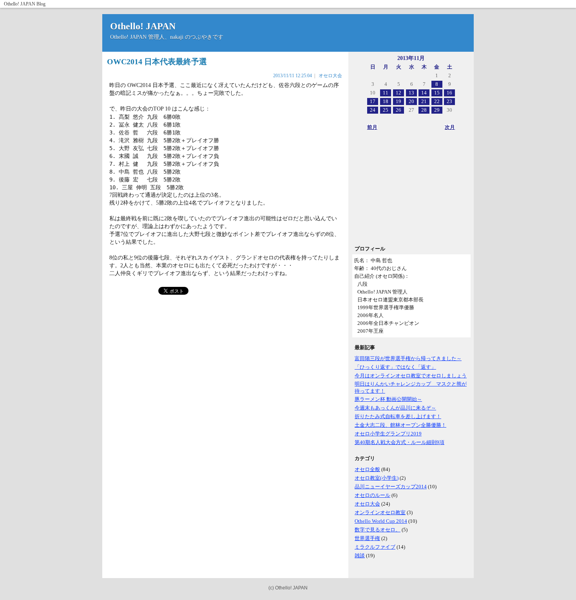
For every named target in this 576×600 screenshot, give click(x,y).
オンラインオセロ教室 (380, 512)
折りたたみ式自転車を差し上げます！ (398, 416)
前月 (372, 127)
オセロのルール (372, 495)
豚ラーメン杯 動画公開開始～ (388, 399)
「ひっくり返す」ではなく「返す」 (395, 367)
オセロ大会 (367, 504)
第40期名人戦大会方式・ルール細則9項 (399, 442)
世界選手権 (367, 538)
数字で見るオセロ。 (377, 530)
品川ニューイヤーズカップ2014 (391, 486)
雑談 (360, 555)
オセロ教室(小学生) (376, 478)
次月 (450, 127)
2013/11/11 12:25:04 (292, 75)
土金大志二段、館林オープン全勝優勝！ (400, 425)
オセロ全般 (367, 469)
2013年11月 (411, 58)
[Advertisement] (411, 190)
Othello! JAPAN (19, 4)
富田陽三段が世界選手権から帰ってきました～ (408, 358)
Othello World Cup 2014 (381, 521)
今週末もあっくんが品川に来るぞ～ (395, 408)
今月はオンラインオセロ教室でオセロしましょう (411, 376)
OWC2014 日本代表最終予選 (157, 61)
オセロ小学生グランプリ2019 (388, 434)
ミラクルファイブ (375, 547)
